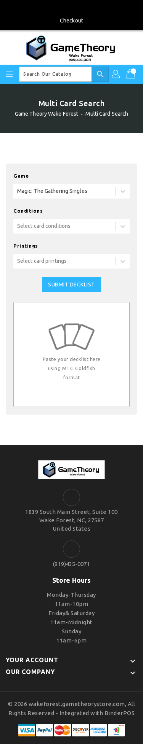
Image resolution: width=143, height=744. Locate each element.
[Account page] (116, 74)
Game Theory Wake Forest (46, 114)
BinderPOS (119, 713)
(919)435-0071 (71, 564)
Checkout (71, 20)
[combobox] (17, 191)
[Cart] (131, 74)
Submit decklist (71, 284)
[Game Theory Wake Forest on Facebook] (71, 8)
